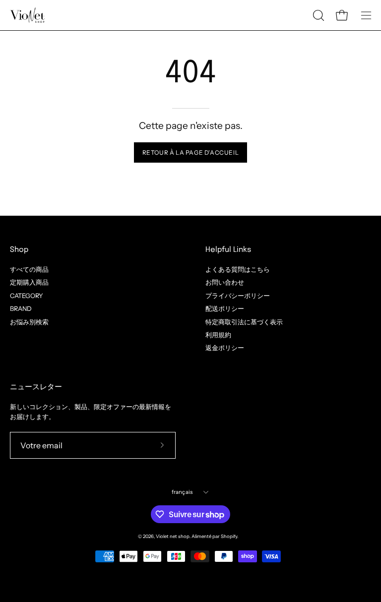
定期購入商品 (29, 282)
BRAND (21, 308)
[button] (317, 15)
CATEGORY (26, 295)
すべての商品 (29, 269)
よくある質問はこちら (237, 269)
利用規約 (218, 335)
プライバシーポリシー (237, 295)
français (182, 491)
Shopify (229, 536)
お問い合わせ (224, 282)
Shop (19, 250)
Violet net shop (173, 536)
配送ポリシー (224, 308)
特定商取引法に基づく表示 (244, 321)
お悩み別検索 (29, 321)
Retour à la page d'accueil (190, 152)
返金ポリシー (224, 348)
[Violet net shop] (27, 15)
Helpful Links (228, 250)
